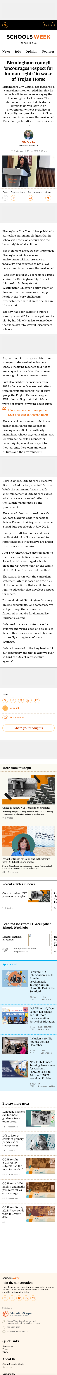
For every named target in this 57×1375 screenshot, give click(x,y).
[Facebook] (12, 1298)
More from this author (28, 145)
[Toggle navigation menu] (5, 25)
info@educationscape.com (18, 1331)
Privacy (6, 1349)
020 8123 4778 (13, 1327)
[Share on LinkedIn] (29, 700)
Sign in (48, 25)
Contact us (7, 1346)
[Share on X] (21, 700)
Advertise (7, 1367)
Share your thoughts (28, 728)
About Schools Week (13, 1364)
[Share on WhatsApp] (5, 700)
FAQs (5, 1352)
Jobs (18, 51)
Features (48, 51)
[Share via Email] (37, 700)
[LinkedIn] (26, 1298)
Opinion (31, 51)
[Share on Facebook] (13, 700)
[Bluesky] (19, 1298)
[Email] (33, 1298)
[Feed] (5, 1298)
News (6, 51)
